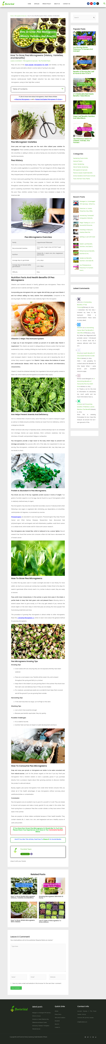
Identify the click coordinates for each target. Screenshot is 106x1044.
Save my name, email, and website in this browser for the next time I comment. (36, 983)
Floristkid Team (26, 849)
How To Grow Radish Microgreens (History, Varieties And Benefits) (23, 897)
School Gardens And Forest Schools (84, 176)
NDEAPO (80, 327)
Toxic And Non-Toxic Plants (81, 178)
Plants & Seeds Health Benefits (82, 173)
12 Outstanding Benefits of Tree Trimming (84, 304)
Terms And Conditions (60, 1017)
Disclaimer (57, 1020)
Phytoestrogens (16, 517)
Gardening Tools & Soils (80, 158)
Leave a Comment (16, 61)
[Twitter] (87, 1037)
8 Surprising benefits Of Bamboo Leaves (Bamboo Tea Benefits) (85, 406)
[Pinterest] (93, 1037)
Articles (36, 3)
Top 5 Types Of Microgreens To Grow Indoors (50, 921)
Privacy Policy (47, 3)
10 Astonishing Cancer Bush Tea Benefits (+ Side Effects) (85, 330)
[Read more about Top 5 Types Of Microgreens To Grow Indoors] (52, 910)
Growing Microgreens (26, 618)
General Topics (77, 161)
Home (29, 3)
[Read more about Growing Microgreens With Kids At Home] (52, 886)
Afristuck (80, 404)
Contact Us (66, 3)
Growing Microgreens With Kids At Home (51, 897)
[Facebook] (85, 1037)
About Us (57, 3)
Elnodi (79, 353)
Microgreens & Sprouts (30, 61)
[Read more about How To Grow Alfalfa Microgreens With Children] (24, 910)
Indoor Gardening (78, 164)
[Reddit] (95, 1037)
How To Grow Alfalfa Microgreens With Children (23, 921)
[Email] (31, 854)
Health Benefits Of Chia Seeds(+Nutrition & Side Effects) (86, 355)
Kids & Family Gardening (80, 167)
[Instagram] (90, 1037)
